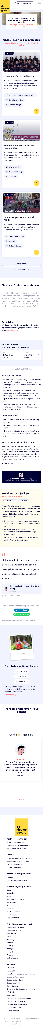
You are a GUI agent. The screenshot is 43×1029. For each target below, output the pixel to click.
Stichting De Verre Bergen (16, 1001)
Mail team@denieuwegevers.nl (18, 861)
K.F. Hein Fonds (12, 992)
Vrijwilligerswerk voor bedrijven (18, 845)
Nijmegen (10, 948)
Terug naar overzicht (22, 269)
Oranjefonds (11, 995)
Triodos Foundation (14, 1007)
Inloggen (10, 877)
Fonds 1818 (11, 971)
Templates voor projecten (17, 880)
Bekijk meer (21, 264)
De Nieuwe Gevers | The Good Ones (16, 1021)
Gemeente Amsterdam (15, 977)
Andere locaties (13, 958)
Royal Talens (15, 620)
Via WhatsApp (23, 614)
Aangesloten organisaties (16, 848)
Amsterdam (11, 933)
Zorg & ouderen (13, 917)
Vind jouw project (24, 3)
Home (3, 620)
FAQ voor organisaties (15, 842)
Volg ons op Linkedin (14, 864)
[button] (40, 760)
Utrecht (10, 955)
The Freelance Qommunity (17, 1004)
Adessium (10, 967)
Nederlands (34, 1019)
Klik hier (29, 369)
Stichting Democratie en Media (19, 998)
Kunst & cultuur (13, 908)
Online (9, 890)
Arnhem (9, 936)
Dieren (9, 896)
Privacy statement (14, 867)
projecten (8, 620)
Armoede (10, 893)
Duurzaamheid (12, 902)
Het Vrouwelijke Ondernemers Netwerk (22, 989)
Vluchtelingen (12, 914)
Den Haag (10, 939)
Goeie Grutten (12, 986)
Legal (28, 1018)
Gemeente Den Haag (15, 980)
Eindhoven (10, 942)
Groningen (10, 945)
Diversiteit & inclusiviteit (16, 899)
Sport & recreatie (13, 911)
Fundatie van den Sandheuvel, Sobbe (21, 974)
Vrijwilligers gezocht (14, 930)
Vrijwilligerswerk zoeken (16, 927)
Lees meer (9, 695)
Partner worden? (13, 1010)
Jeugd (9, 905)
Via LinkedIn (23, 610)
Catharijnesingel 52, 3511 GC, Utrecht (21, 858)
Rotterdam (11, 952)
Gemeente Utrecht (14, 983)
